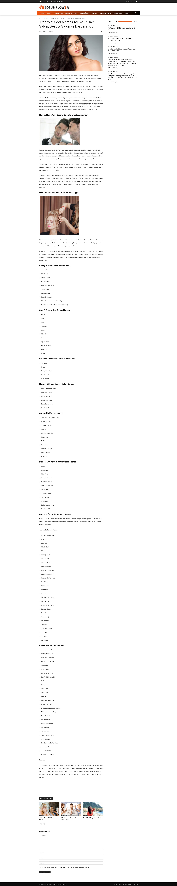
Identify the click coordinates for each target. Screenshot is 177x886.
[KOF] (40, 32)
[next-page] (43, 824)
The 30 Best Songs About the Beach (93, 818)
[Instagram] (129, 1)
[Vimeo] (134, 1)
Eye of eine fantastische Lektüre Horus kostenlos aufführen (120, 39)
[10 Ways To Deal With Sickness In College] (49, 809)
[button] (135, 13)
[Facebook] (126, 1)
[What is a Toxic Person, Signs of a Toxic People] (71, 809)
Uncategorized (113, 25)
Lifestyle (46, 18)
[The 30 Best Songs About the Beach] (93, 809)
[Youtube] (137, 1)
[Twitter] (132, 1)
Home (40, 18)
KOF (44, 31)
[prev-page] (40, 824)
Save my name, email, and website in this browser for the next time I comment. (65, 867)
